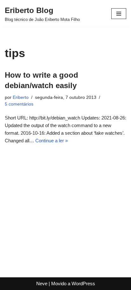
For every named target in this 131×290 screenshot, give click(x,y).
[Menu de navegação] (118, 13)
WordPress (83, 283)
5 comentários (19, 104)
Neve (41, 283)
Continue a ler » (51, 140)
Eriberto (21, 97)
